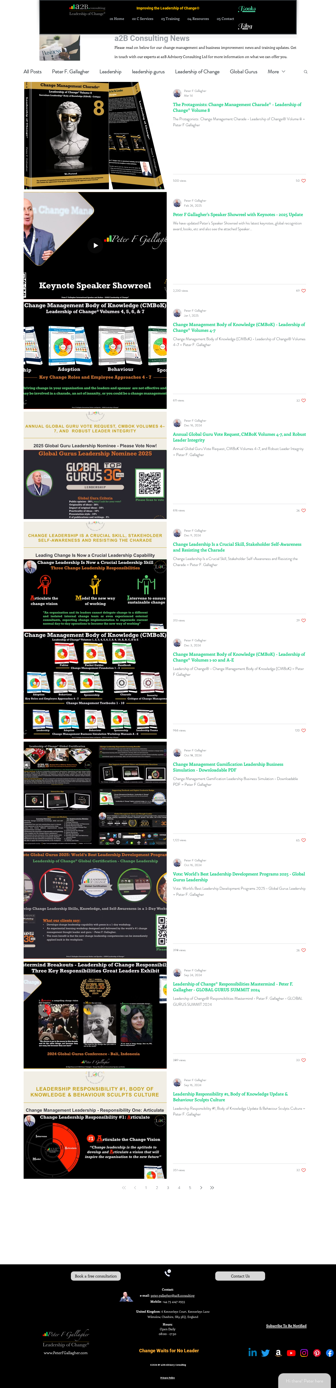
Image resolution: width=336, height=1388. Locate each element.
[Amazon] (278, 1353)
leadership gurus (148, 71)
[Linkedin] (253, 1353)
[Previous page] (135, 1187)
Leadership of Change (197, 71)
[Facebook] (330, 1353)
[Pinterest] (317, 1353)
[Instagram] (304, 1353)
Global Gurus (243, 71)
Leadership (110, 71)
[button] (305, 72)
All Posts (32, 71)
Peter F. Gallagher (70, 71)
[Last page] (212, 1187)
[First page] (124, 1187)
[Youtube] (291, 1353)
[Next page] (201, 1187)
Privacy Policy (167, 1377)
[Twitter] (265, 1353)
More (273, 71)
